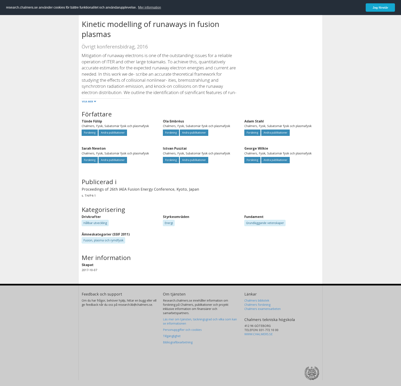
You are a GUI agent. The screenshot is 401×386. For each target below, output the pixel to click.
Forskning (89, 132)
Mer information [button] (149, 7)
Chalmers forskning (257, 305)
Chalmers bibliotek (256, 300)
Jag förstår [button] (380, 7)
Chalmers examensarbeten (262, 309)
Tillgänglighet (172, 336)
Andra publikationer (113, 132)
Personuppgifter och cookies (182, 330)
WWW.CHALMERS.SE (258, 334)
